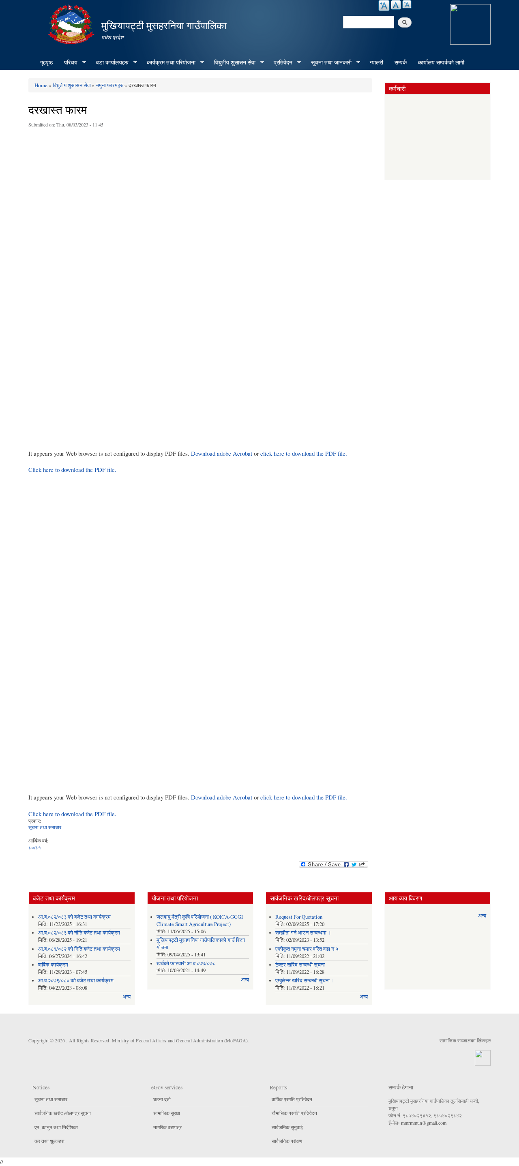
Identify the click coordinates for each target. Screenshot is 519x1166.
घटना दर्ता (162, 1099)
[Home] (72, 23)
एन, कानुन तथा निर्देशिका (56, 1127)
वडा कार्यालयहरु (109, 62)
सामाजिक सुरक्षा (166, 1113)
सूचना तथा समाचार (44, 827)
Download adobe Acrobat (222, 453)
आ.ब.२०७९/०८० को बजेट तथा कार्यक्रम (76, 980)
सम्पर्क (401, 62)
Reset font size (396, 5)
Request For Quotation (298, 916)
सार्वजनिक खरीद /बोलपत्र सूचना (62, 1113)
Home (40, 85)
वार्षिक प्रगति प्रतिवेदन (292, 1099)
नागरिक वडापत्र (167, 1127)
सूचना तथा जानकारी (328, 62)
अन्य (126, 996)
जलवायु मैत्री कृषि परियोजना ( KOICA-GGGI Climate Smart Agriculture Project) (200, 920)
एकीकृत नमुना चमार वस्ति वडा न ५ (306, 948)
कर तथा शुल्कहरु (49, 1141)
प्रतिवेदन (280, 62)
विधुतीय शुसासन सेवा (231, 62)
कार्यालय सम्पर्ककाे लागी (441, 62)
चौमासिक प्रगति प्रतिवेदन (294, 1113)
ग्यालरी (376, 62)
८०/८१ (34, 847)
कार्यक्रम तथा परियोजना (168, 62)
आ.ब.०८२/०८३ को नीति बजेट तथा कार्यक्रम (79, 932)
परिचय (67, 62)
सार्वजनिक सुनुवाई (287, 1127)
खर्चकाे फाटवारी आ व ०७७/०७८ (186, 963)
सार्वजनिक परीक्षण (287, 1141)
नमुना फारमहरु (109, 85)
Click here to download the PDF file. (72, 469)
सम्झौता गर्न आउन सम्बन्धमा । (303, 932)
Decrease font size (407, 4)
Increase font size (384, 5)
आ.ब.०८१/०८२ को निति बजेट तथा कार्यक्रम (79, 948)
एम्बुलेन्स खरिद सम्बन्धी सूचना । (305, 980)
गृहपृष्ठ (46, 62)
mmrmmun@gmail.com (423, 1122)
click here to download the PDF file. (303, 453)
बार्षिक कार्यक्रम (53, 964)
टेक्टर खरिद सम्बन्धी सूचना (300, 964)
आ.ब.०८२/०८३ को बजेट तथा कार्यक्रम (74, 916)
